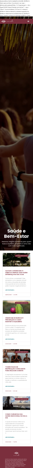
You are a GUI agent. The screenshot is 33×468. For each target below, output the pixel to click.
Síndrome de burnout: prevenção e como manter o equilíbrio (14, 320)
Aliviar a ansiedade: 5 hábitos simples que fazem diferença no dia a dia (16, 272)
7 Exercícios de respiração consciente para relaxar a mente (15, 369)
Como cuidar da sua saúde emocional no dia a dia (16, 416)
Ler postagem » (10, 290)
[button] (28, 21)
